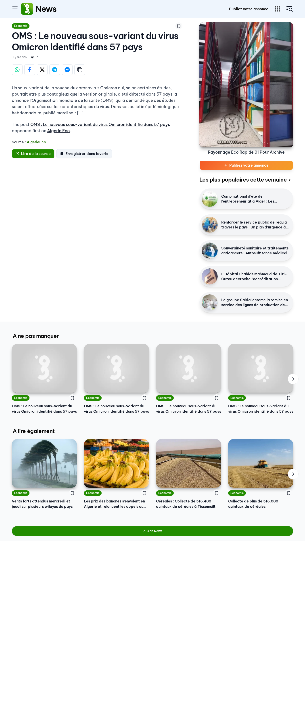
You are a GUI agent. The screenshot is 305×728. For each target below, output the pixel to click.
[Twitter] (42, 69)
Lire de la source (36, 153)
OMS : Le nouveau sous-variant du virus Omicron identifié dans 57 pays (100, 124)
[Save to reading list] (178, 25)
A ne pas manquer (36, 336)
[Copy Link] (79, 69)
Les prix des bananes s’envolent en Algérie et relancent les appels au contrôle (114, 504)
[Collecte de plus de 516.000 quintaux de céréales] (260, 463)
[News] (27, 9)
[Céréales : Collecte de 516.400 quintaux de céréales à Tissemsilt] (188, 463)
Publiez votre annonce (248, 9)
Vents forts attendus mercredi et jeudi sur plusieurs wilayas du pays (42, 504)
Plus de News (152, 531)
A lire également (33, 431)
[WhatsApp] (17, 69)
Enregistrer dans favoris (86, 153)
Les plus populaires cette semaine (243, 179)
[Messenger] (67, 69)
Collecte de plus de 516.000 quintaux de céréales (253, 504)
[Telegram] (54, 69)
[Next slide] (293, 379)
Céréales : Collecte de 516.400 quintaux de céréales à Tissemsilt (185, 504)
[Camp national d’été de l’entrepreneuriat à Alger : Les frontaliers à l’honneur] (210, 199)
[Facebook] (29, 69)
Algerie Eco (58, 130)
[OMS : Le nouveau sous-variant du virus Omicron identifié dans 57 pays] (44, 368)
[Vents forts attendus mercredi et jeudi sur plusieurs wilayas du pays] (44, 463)
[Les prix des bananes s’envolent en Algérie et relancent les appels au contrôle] (116, 463)
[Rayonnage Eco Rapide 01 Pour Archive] (246, 84)
